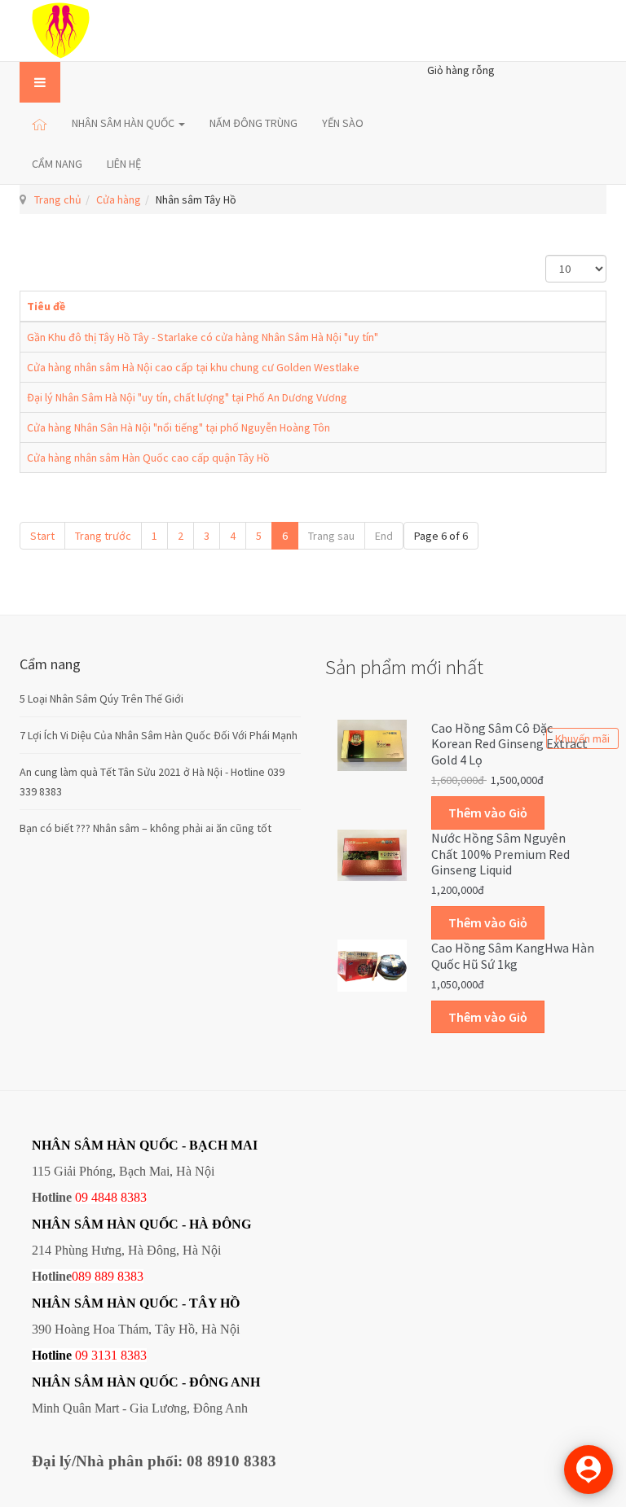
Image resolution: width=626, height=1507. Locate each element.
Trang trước (103, 535)
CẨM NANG (57, 163)
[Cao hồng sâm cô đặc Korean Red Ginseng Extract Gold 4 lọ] (372, 744)
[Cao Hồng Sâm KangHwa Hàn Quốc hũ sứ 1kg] (372, 964)
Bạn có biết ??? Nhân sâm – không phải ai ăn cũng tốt (145, 828)
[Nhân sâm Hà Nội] (61, 30)
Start (42, 535)
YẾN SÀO (343, 123)
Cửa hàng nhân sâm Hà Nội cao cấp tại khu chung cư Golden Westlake (193, 367)
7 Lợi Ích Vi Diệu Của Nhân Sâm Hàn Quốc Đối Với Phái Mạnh (159, 735)
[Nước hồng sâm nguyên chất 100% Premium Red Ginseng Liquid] (372, 854)
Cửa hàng (118, 199)
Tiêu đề (46, 306)
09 (81, 1355)
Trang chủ (58, 199)
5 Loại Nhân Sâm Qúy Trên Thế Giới (101, 698)
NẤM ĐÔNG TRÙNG (253, 123)
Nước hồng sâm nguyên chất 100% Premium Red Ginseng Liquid (500, 854)
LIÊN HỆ (124, 163)
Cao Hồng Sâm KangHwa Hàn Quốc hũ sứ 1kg (512, 956)
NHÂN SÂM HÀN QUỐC (124, 123)
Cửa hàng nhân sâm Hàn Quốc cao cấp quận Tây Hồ (148, 457)
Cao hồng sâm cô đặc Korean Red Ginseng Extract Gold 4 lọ (509, 744)
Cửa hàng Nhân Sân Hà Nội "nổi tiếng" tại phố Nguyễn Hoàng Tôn (178, 427)
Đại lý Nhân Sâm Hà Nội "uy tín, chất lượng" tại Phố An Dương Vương (187, 397)
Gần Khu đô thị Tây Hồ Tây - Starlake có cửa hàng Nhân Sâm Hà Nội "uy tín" (202, 337)
